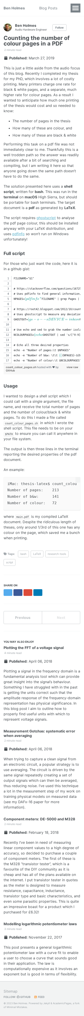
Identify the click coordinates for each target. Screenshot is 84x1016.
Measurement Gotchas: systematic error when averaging (39, 733)
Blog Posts (48, 8)
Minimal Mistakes (17, 1007)
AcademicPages (62, 1003)
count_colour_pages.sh (21, 367)
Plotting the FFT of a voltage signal (34, 647)
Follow (59, 27)
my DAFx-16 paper (27, 802)
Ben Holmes (14, 8)
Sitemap (10, 991)
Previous (22, 617)
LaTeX (37, 554)
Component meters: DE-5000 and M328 (39, 819)
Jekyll (46, 1003)
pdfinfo (18, 234)
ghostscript (46, 218)
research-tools (57, 554)
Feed (41, 997)
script (9, 562)
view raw (72, 367)
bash (23, 554)
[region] (42, 319)
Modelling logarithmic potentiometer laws (40, 924)
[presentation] (33, 299)
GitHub (10, 370)
